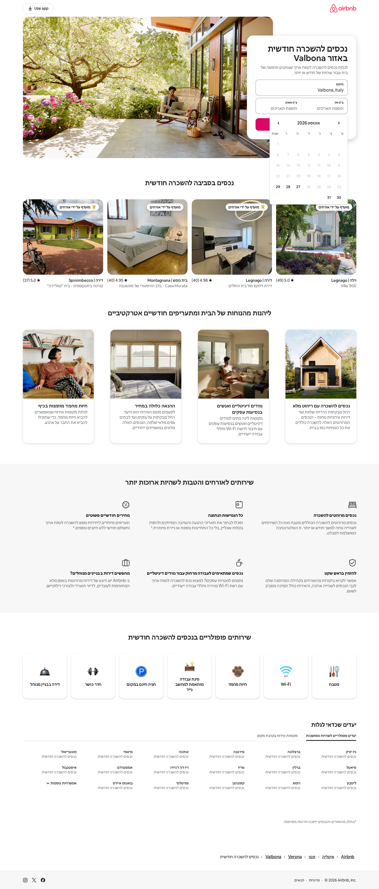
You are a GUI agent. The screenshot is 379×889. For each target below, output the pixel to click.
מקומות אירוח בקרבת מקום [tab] (277, 735)
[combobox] (302, 90)
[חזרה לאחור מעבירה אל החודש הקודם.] (338, 123)
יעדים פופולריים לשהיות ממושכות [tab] (331, 735)
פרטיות (314, 880)
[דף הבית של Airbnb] (343, 8)
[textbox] (325, 108)
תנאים (299, 880)
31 (329, 197)
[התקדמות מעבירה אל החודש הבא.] (278, 123)
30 (339, 197)
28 (288, 186)
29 (278, 186)
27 (298, 186)
